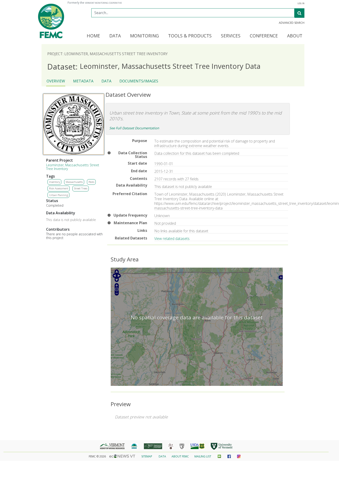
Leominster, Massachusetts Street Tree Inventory (72, 167)
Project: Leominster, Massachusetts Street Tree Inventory (107, 53)
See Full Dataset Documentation (134, 128)
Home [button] (93, 36)
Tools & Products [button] (190, 36)
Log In (300, 3)
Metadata (83, 81)
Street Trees (80, 188)
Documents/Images (138, 81)
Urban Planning (58, 195)
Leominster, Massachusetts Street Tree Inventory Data (153, 66)
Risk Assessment (58, 188)
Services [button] (231, 36)
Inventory (54, 182)
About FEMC (180, 456)
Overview (56, 81)
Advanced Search (291, 22)
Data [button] (115, 36)
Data (106, 81)
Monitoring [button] (144, 36)
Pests (91, 182)
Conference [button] (264, 36)
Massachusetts (74, 182)
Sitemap (146, 456)
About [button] (294, 36)
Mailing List (202, 456)
